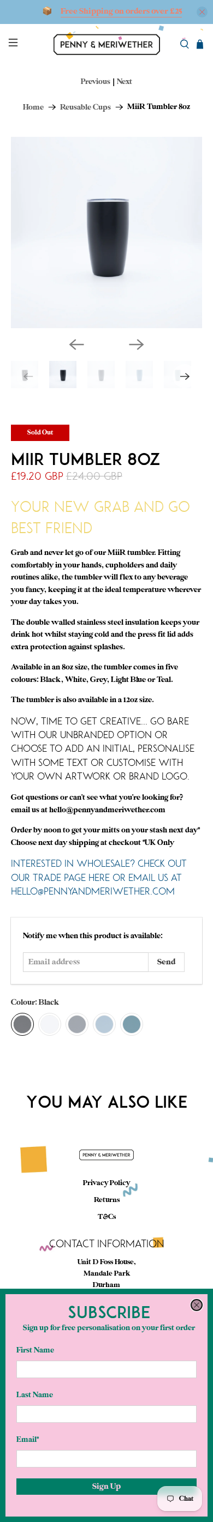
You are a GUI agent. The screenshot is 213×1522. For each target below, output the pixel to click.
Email (27, 1439)
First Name (35, 1350)
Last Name (34, 1394)
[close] (196, 1305)
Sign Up (106, 1486)
